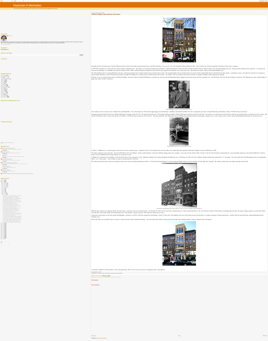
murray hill (3, 90)
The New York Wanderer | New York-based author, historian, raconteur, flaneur (17, 173)
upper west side (4, 97)
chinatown (3, 82)
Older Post (265, 335)
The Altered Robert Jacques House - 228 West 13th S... (12, 200)
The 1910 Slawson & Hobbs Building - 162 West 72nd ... (12, 221)
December (5, 183)
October (4, 185)
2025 (3, 181)
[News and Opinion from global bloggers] (5, 244)
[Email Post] (103, 275)
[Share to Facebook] (108, 275)
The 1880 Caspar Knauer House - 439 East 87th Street (12, 201)
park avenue (3, 91)
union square (3, 95)
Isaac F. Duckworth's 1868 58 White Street (10, 204)
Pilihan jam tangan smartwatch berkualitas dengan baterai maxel (13, 156)
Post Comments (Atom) (102, 338)
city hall (2, 83)
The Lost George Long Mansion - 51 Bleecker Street (12, 222)
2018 (3, 228)
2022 (3, 224)
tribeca (2, 94)
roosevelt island (4, 92)
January (4, 194)
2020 (3, 226)
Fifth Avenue (3, 75)
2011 (3, 236)
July (4, 188)
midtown (2, 89)
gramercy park (3, 86)
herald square (3, 88)
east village (3, 84)
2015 (3, 232)
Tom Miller (10, 35)
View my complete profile (5, 44)
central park (3, 80)
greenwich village (4, 87)
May (4, 190)
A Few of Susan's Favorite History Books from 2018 (11, 160)
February (4, 193)
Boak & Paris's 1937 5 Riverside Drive (9, 202)
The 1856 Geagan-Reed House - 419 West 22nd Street (12, 198)
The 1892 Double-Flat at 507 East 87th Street (10, 210)
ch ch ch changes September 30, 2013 (8, 167)
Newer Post (93, 335)
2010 (3, 237)
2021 (3, 225)
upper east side (4, 96)
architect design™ (6, 151)
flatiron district (3, 85)
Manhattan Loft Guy (6, 166)
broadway (3, 79)
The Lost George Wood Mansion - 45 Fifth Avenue (11, 197)
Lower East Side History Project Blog (9, 162)
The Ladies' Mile (4, 78)
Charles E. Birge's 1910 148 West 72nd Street (10, 196)
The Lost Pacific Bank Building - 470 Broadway (11, 203)
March (4, 192)
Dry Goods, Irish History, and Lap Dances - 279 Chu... (12, 207)
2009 (3, 238)
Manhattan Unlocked (6, 169)
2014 (3, 233)
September (5, 186)
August (4, 187)
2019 (3, 227)
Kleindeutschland (4, 76)
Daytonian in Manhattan (27, 5)
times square (3, 93)
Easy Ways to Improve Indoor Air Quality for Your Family (11, 149)
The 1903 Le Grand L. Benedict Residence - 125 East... (12, 195)
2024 (3, 182)
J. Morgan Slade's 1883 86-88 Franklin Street (10, 199)
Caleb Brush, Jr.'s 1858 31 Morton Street (10, 206)
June (4, 189)
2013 (3, 234)
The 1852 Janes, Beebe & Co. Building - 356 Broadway (12, 219)
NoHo (2, 77)
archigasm (4, 155)
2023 (3, 223)
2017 (3, 229)
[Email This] (104, 275)
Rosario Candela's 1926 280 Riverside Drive (10, 208)
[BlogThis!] (105, 275)
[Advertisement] (101, 325)
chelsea (2, 81)
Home (179, 335)
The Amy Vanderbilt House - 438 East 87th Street (11, 220)
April (4, 191)
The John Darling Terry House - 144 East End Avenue (12, 205)
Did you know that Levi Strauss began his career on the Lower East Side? (14, 163)
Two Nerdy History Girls (7, 159)
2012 (3, 235)
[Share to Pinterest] (109, 275)
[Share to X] (107, 275)
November (5, 184)
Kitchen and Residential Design (8, 148)
